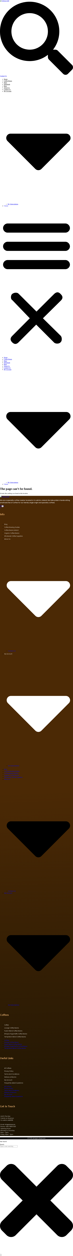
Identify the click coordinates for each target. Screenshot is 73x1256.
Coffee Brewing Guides (12, 527)
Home (6, 79)
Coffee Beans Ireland (11, 530)
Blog (5, 86)
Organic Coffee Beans (11, 533)
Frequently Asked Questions (13, 1083)
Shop (5, 82)
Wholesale (7, 84)
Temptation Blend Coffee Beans (15, 1037)
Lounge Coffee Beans (11, 1028)
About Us (7, 88)
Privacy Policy (8, 1071)
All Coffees (7, 1068)
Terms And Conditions (11, 1074)
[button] (36, 281)
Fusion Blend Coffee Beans (13, 1031)
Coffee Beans (8, 81)
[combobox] (9, 1146)
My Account (8, 1080)
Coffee (6, 1025)
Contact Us (7, 89)
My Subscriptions (13, 204)
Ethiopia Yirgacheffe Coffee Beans (15, 1034)
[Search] (1, 1255)
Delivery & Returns (10, 1077)
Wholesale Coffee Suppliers (13, 536)
